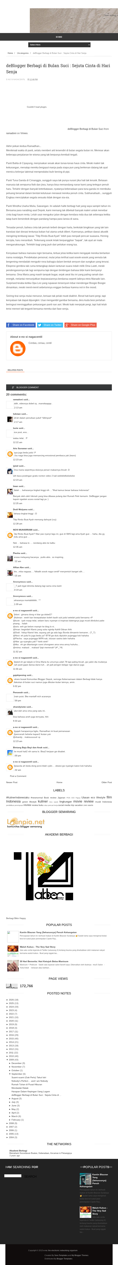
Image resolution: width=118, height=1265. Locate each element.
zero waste (88, 805)
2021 (11, 1017)
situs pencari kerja (51, 805)
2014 (11, 1042)
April (14, 1112)
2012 (11, 1049)
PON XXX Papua (73, 798)
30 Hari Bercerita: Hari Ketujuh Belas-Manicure (44, 961)
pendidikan (10, 805)
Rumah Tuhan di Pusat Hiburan (27, 1084)
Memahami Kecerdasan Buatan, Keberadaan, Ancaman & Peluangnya (40, 1153)
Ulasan (85, 797)
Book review (50, 797)
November (17, 1066)
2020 (11, 1021)
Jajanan (61, 797)
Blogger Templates (64, 1259)
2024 (11, 1007)
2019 (11, 1024)
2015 (11, 1038)
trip (72, 805)
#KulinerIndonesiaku (17, 797)
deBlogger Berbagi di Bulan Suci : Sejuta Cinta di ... (36, 1095)
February (16, 1120)
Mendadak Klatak (20, 1088)
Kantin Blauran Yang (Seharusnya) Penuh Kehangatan (48, 932)
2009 (11, 1059)
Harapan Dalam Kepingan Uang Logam (31, 1091)
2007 (11, 1127)
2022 (11, 1014)
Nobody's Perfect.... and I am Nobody (30, 1081)
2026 (11, 1000)
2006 (11, 1130)
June (14, 1105)
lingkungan (65, 801)
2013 (11, 1045)
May (14, 1109)
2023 (11, 1010)
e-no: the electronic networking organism (60, 1250)
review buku (37, 805)
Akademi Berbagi (18, 1150)
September (17, 1074)
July (14, 1102)
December (17, 1063)
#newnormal (37, 797)
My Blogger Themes (80, 1255)
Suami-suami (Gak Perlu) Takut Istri (29, 1077)
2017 (11, 1031)
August (15, 1098)
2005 (11, 1134)
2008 (11, 1123)
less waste (53, 802)
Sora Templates (60, 1255)
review (27, 805)
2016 (11, 1035)
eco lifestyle (98, 797)
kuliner (43, 801)
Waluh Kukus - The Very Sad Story (37, 947)
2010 (11, 1056)
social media (64, 805)
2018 (11, 1028)
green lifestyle (29, 802)
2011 (11, 1052)
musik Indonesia (103, 802)
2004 (11, 1137)
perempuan (19, 805)
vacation (79, 805)
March (15, 1116)
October (16, 1070)
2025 (11, 1003)
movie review (83, 801)
